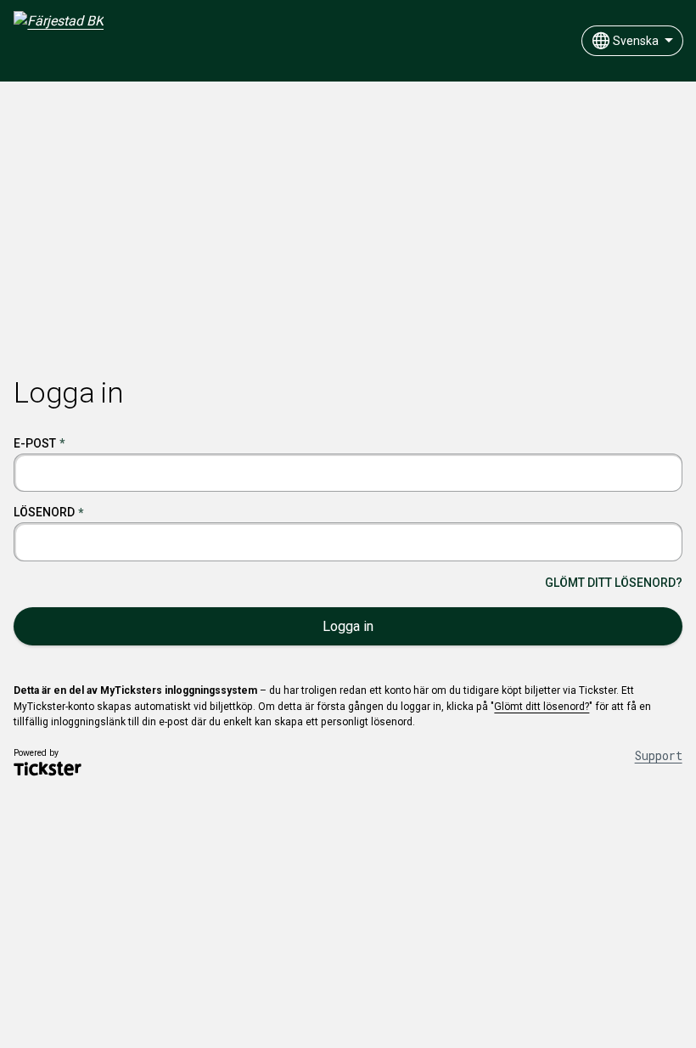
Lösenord (44, 512)
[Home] (59, 43)
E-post (35, 443)
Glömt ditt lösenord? (613, 582)
